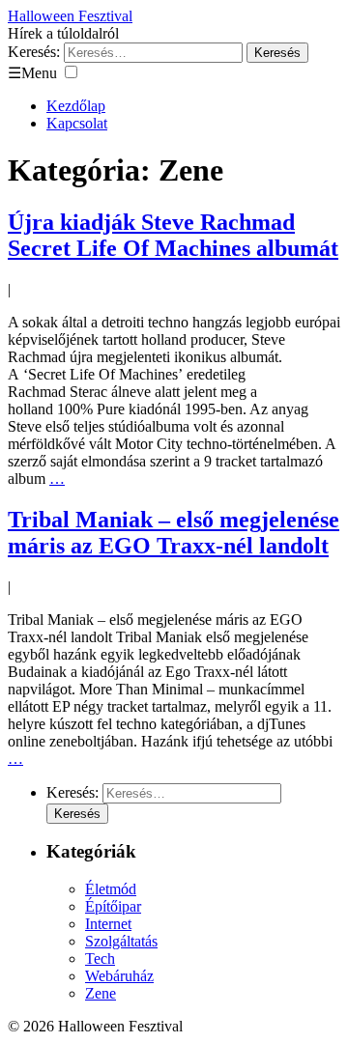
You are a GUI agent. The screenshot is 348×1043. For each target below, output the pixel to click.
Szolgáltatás (121, 941)
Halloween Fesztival (70, 16)
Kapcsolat (76, 123)
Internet (108, 924)
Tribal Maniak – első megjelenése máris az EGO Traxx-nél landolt (173, 532)
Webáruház (119, 976)
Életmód (110, 889)
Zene (100, 993)
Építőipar (113, 906)
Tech (100, 958)
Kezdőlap (75, 106)
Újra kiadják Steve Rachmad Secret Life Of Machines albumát (173, 235)
